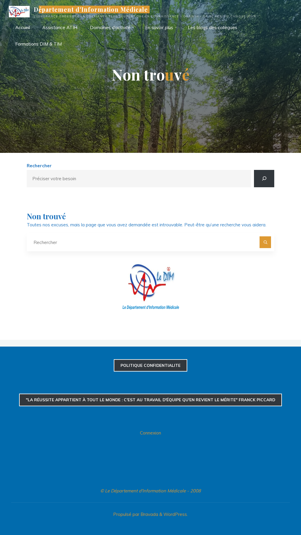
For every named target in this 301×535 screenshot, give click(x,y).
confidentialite (150, 365)
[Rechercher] (264, 178)
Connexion (150, 433)
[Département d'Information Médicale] (19, 11)
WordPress (175, 514)
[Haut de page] (278, 512)
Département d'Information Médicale (91, 9)
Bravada (148, 514)
